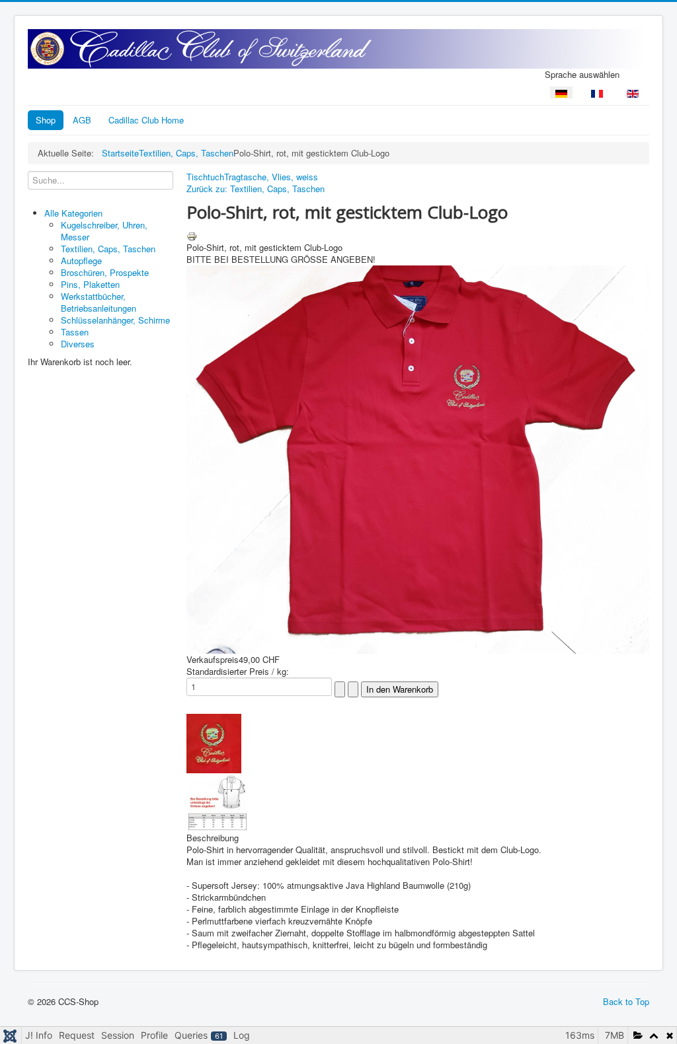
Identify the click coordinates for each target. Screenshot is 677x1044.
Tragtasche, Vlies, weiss (271, 176)
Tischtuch (205, 176)
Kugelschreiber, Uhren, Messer (104, 231)
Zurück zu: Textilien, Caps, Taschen (255, 188)
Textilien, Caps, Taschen (108, 248)
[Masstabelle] (217, 801)
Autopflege (81, 260)
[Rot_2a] (213, 742)
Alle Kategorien (73, 213)
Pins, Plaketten (90, 284)
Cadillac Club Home (146, 120)
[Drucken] (191, 234)
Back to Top (626, 1001)
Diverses (78, 343)
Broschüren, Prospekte (105, 272)
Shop (46, 120)
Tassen (75, 332)
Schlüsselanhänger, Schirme (115, 320)
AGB (82, 120)
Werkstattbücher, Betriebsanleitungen (98, 302)
